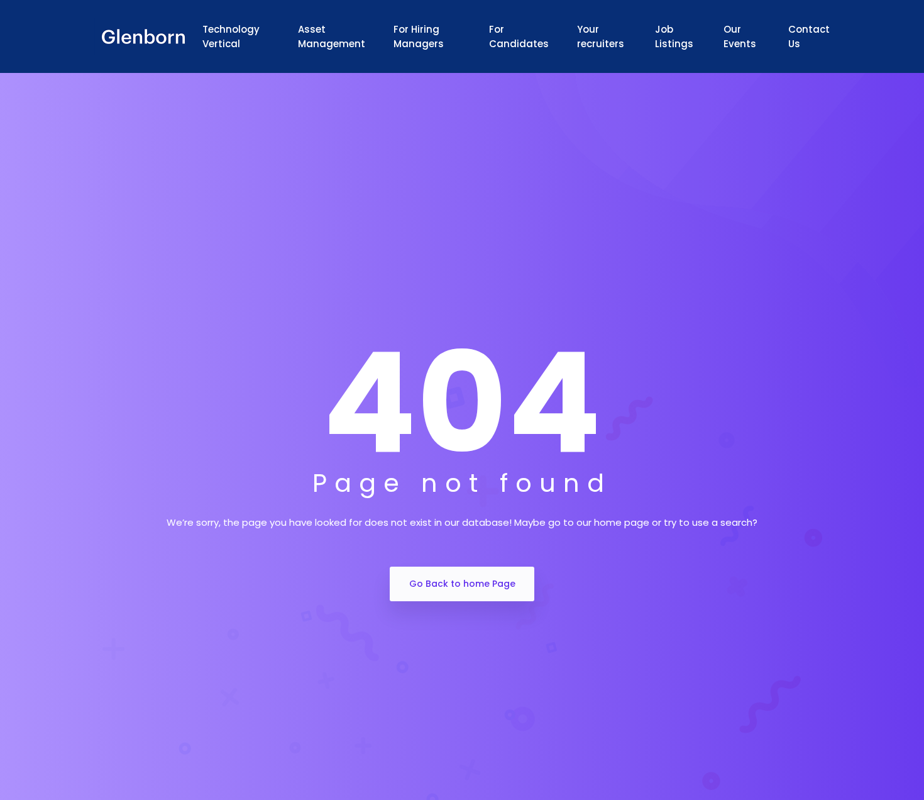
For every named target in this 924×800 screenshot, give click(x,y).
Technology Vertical (231, 36)
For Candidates (519, 36)
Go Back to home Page (462, 583)
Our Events (739, 36)
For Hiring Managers (418, 36)
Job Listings (674, 36)
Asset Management (331, 36)
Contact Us (809, 36)
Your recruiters (600, 36)
